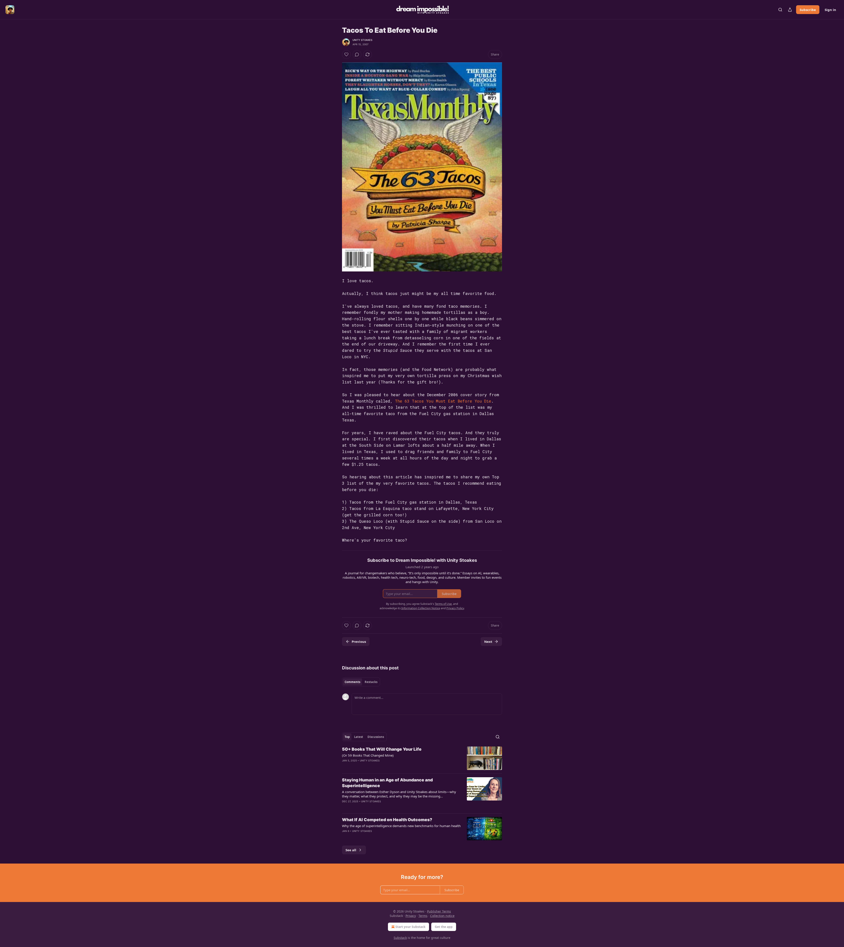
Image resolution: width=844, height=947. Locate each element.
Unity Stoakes (363, 40)
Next (488, 641)
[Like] (346, 54)
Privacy (411, 916)
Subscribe (808, 9)
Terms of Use (443, 604)
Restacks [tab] (371, 682)
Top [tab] (347, 737)
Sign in (830, 9)
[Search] (780, 9)
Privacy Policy (455, 608)
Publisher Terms (439, 911)
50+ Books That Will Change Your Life (382, 749)
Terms (422, 916)
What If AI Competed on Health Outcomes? (387, 819)
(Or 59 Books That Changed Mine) (368, 755)
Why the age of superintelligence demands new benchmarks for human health (401, 826)
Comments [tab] (352, 682)
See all (351, 850)
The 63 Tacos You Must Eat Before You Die (443, 401)
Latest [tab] (358, 737)
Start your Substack (410, 927)
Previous (359, 641)
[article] (422, 758)
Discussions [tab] (375, 737)
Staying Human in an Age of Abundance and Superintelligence (387, 782)
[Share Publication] (790, 9)
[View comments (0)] (357, 54)
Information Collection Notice (420, 608)
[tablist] (361, 682)
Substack (400, 938)
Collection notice (442, 916)
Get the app (444, 927)
